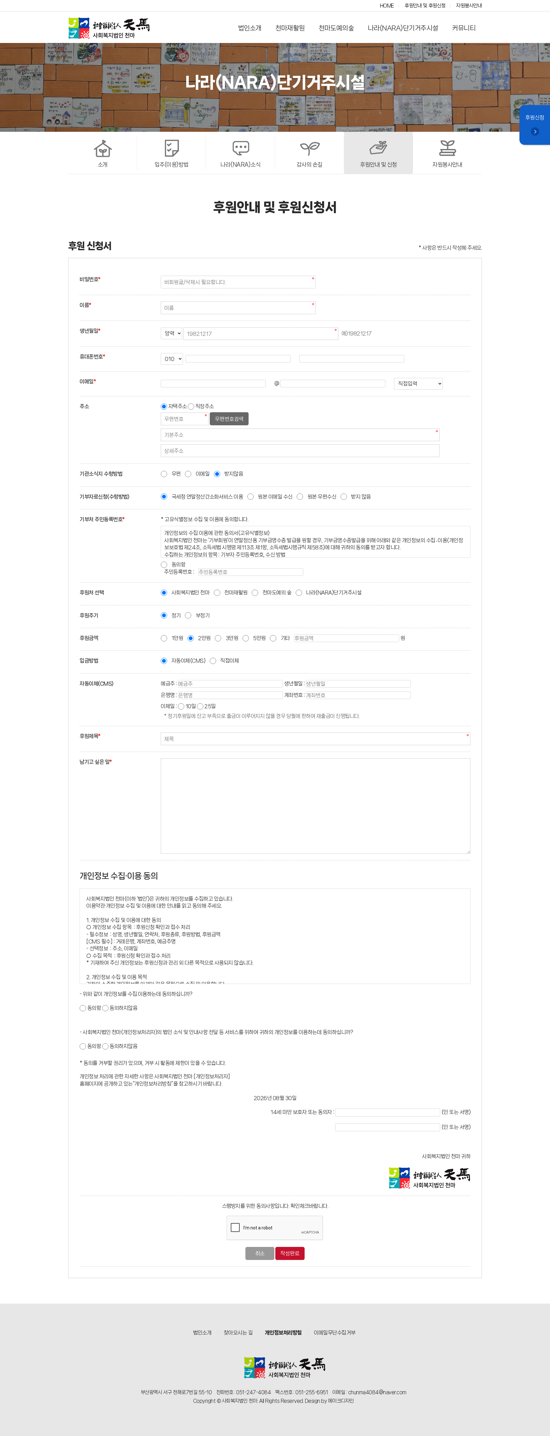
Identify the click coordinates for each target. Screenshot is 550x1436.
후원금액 (89, 638)
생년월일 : (294, 683)
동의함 (179, 564)
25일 (210, 706)
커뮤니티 (464, 28)
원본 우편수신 (321, 496)
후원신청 (534, 117)
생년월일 (90, 331)
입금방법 (89, 660)
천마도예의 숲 (277, 592)
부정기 (203, 615)
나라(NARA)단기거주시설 (403, 28)
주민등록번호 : (179, 572)
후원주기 (89, 615)
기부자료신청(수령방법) (104, 496)
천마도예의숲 (336, 28)
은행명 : (169, 695)
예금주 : (169, 683)
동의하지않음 (123, 1008)
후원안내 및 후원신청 (425, 5)
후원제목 (90, 736)
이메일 (88, 381)
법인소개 (250, 28)
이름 (85, 305)
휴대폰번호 (92, 356)
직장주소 (204, 406)
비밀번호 (90, 279)
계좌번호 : (294, 695)
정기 (176, 615)
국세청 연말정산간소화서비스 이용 (207, 496)
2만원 (204, 638)
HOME (387, 5)
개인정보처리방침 (283, 1332)
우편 (176, 474)
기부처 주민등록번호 (102, 519)
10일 (191, 706)
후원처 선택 (92, 592)
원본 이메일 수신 (275, 496)
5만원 (259, 638)
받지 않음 (361, 496)
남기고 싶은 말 (96, 762)
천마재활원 (290, 28)
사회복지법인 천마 (191, 592)
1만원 (177, 638)
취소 (259, 1253)
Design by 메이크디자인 (329, 1401)
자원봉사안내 (469, 5)
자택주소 (177, 406)
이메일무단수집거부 (335, 1332)
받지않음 (233, 474)
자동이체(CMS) (189, 660)
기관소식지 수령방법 (101, 474)
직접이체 (229, 660)
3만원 (232, 638)
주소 (84, 406)
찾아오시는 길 (238, 1332)
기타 (285, 638)
